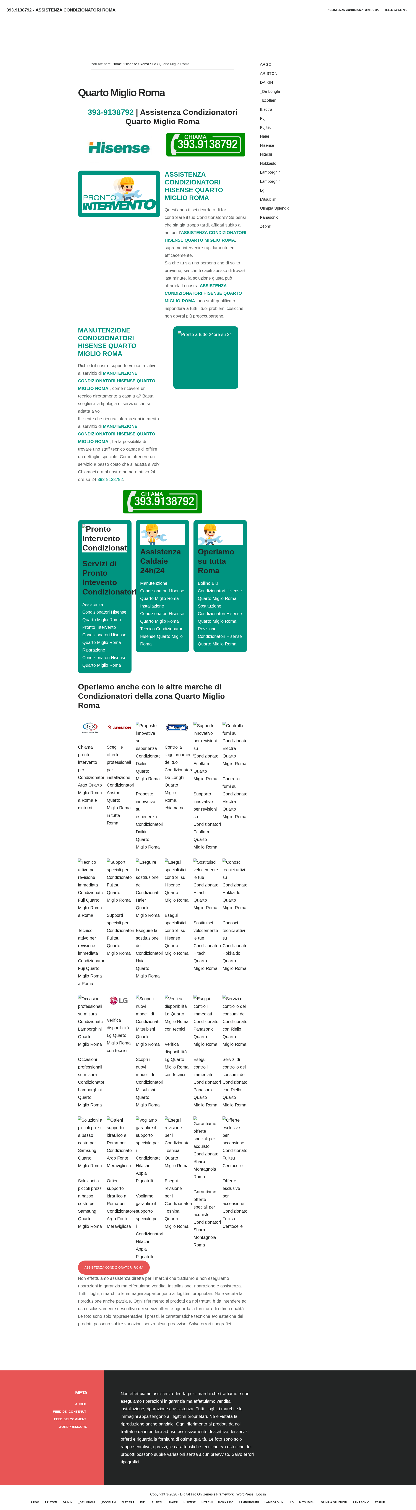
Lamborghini (270, 172)
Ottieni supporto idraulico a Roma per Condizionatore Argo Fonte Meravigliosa (121, 1203)
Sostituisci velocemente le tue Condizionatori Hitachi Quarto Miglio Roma (207, 945)
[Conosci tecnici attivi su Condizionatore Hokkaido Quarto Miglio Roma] (235, 907)
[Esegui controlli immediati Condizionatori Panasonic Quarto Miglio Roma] (205, 1044)
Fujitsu (265, 127)
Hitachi (266, 154)
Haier (264, 136)
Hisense (267, 145)
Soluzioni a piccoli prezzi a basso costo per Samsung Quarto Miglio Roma (90, 1203)
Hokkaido (268, 163)
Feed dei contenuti (70, 1411)
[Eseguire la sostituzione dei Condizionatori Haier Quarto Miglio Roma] (148, 915)
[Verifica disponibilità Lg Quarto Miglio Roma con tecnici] (119, 1005)
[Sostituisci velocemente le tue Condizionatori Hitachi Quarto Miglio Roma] (205, 907)
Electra (266, 109)
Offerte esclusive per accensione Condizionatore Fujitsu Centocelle (237, 1203)
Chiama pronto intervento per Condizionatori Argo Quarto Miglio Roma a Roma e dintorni (91, 777)
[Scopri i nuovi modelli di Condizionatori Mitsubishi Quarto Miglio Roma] (148, 1044)
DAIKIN (266, 82)
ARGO (265, 64)
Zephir (265, 226)
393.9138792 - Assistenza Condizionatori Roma (60, 10)
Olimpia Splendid (274, 208)
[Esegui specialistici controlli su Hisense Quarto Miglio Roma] (177, 900)
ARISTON (268, 73)
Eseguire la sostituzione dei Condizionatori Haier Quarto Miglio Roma (149, 953)
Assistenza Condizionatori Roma (113, 1267)
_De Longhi (270, 91)
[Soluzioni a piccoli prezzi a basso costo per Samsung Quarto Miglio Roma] (90, 1165)
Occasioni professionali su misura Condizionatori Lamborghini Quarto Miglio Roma (91, 1082)
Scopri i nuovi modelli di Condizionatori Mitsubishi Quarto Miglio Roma (149, 1082)
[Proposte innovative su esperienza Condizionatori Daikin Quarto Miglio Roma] (148, 778)
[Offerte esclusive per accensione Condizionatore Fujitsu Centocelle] (235, 1165)
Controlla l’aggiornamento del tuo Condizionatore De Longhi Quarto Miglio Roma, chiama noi (180, 777)
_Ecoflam (268, 100)
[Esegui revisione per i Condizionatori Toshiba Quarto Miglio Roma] (177, 1165)
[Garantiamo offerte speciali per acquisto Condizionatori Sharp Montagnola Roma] (205, 1176)
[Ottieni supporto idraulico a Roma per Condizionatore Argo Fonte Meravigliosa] (119, 1165)
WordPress (245, 1494)
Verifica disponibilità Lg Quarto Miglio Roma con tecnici (119, 1035)
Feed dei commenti (71, 1419)
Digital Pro (188, 1494)
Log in (261, 1494)
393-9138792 (111, 112)
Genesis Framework (218, 1494)
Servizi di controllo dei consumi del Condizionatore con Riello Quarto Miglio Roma (237, 1082)
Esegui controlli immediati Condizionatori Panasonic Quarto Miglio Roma (207, 1082)
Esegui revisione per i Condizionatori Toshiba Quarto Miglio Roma (178, 1203)
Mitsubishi (268, 199)
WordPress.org (73, 1427)
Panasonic (269, 217)
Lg (262, 190)
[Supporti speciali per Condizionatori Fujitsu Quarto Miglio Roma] (119, 900)
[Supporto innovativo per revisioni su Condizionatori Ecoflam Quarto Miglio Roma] (205, 778)
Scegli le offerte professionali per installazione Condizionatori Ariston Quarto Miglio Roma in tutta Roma (120, 785)
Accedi (81, 1404)
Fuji (263, 118)
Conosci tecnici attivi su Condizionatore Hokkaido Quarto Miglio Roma (237, 945)
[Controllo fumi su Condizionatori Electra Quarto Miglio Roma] (235, 763)
